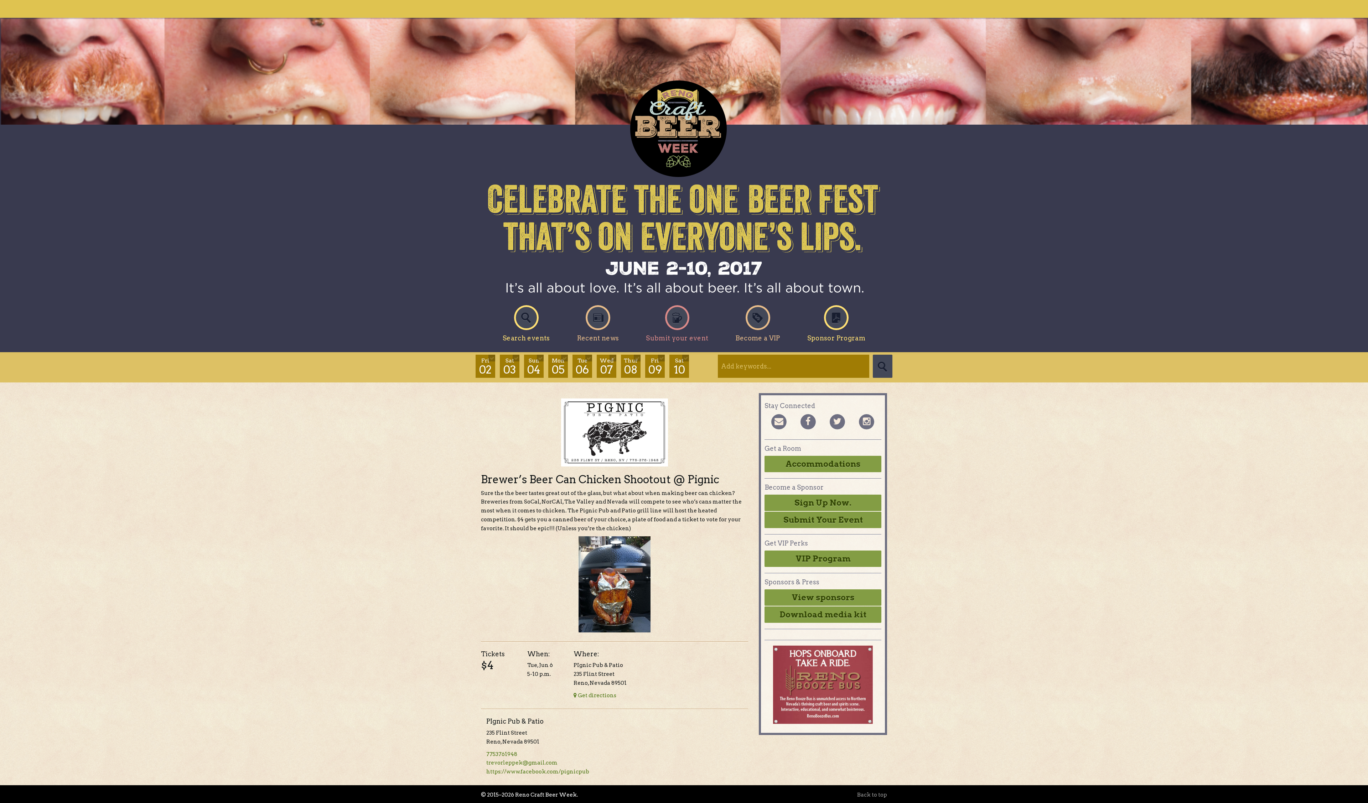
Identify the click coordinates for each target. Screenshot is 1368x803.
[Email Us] (779, 421)
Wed (606, 367)
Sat (509, 367)
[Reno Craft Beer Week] (684, 128)
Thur (631, 367)
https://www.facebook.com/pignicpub (537, 771)
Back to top (872, 795)
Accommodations (823, 464)
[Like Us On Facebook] (808, 421)
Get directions (596, 695)
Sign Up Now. (822, 503)
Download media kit (823, 615)
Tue (582, 367)
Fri (485, 367)
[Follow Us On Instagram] (866, 421)
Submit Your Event (823, 520)
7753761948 (501, 754)
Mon (558, 367)
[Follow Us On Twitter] (837, 421)
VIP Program (823, 559)
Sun (533, 367)
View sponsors (823, 598)
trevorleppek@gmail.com (522, 763)
